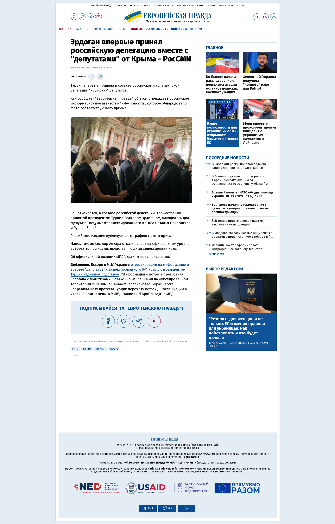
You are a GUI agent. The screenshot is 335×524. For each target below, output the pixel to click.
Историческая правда (183, 6)
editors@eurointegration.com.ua (179, 448)
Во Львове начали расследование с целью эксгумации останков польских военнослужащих (222, 84)
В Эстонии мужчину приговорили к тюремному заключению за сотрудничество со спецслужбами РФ (240, 180)
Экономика (136, 6)
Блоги (166, 6)
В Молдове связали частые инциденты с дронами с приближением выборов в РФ (242, 234)
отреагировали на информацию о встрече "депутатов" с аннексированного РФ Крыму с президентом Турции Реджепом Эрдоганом (130, 269)
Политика (122, 6)
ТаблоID (222, 6)
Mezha (231, 6)
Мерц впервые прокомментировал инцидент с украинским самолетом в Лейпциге (259, 133)
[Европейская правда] (167, 16)
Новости (65, 29)
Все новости (216, 254)
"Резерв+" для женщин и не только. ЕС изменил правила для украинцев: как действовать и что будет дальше (237, 328)
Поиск (120, 29)
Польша (136, 29)
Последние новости (227, 157)
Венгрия (196, 29)
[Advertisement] (131, 383)
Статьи (79, 29)
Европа (148, 6)
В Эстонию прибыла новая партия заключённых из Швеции (237, 222)
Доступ (240, 6)
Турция (87, 349)
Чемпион (210, 6)
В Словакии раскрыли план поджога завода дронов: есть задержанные (239, 166)
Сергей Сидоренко (240, 343)
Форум (157, 6)
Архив (108, 29)
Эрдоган (100, 349)
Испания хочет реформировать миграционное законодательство (237, 247)
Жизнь (200, 6)
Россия (114, 349)
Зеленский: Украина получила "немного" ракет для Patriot (259, 82)
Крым (75, 349)
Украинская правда (101, 5)
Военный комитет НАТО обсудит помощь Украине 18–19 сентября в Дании (243, 194)
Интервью (94, 29)
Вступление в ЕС (157, 29)
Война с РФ (179, 29)
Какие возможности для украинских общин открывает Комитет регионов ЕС (222, 133)
